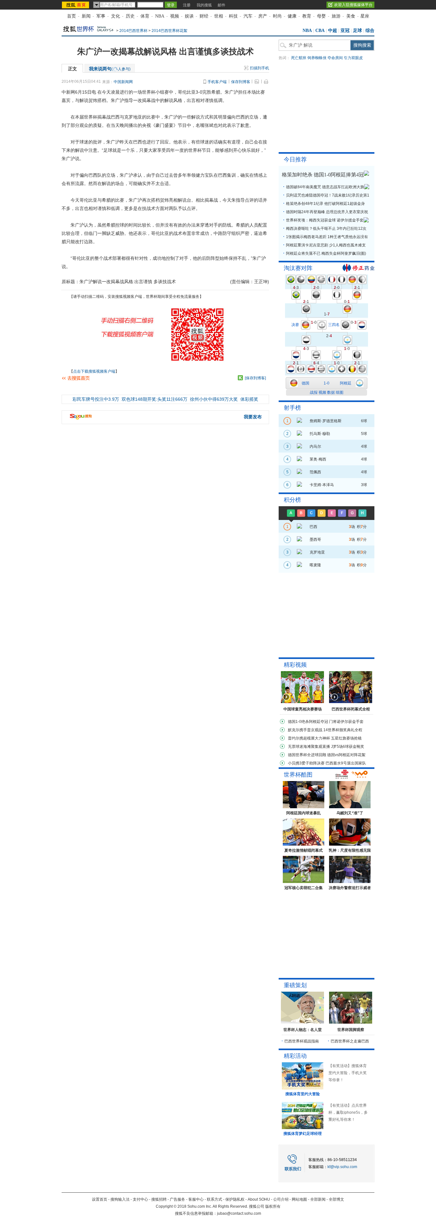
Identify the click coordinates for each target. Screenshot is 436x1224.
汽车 (248, 16)
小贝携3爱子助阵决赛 (306, 763)
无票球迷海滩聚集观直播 (309, 746)
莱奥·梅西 (318, 459)
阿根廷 (345, 383)
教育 (306, 16)
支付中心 (140, 1199)
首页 (71, 16)
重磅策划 (295, 985)
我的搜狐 (204, 5)
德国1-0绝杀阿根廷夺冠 (308, 721)
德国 (305, 383)
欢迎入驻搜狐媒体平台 (353, 5)
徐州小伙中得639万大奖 (214, 399)
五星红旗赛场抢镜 (346, 738)
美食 (350, 16)
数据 (331, 392)
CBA (320, 30)
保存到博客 (240, 82)
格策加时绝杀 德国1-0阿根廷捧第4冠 (323, 174)
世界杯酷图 (298, 774)
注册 (187, 5)
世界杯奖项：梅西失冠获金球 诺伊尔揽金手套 (325, 220)
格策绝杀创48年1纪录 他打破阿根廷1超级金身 (325, 203)
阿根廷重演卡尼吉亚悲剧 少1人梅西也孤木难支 (326, 245)
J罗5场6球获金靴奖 (347, 746)
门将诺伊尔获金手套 (346, 721)
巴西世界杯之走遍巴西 (350, 1041)
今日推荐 (295, 159)
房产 (262, 16)
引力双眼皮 (353, 58)
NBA (159, 16)
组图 (339, 392)
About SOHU (259, 1199)
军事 (100, 16)
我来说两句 (110, 68)
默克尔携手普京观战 (305, 730)
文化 (115, 16)
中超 (332, 30)
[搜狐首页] (76, 5)
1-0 (326, 383)
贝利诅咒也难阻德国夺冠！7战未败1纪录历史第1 (327, 195)
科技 (233, 16)
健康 (292, 16)
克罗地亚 (317, 552)
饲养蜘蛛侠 (317, 58)
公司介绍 (281, 1199)
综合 (369, 30)
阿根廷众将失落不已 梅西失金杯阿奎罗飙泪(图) (326, 253)
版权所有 (273, 1206)
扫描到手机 (259, 68)
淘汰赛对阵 (298, 268)
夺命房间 (335, 58)
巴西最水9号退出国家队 (346, 763)
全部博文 (336, 1199)
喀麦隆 (315, 565)
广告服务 (177, 1199)
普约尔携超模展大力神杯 (309, 738)
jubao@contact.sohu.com (239, 1213)
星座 (364, 16)
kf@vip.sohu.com (342, 1167)
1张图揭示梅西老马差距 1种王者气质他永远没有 (327, 237)
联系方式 (214, 1199)
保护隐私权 (234, 1199)
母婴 (321, 16)
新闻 (86, 16)
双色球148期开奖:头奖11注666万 (154, 399)
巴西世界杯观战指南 (301, 1041)
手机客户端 (217, 82)
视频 (174, 16)
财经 (203, 16)
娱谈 (189, 16)
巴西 (313, 526)
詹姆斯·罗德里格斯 (326, 421)
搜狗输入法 (120, 1199)
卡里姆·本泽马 (322, 485)
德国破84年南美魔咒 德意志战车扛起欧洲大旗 (325, 187)
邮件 (221, 5)
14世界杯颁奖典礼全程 (342, 730)
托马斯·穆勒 (320, 433)
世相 (218, 16)
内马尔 (315, 446)
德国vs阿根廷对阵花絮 (346, 755)
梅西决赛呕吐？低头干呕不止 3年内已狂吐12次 (326, 228)
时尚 (277, 16)
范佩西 (315, 472)
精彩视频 (295, 665)
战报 (314, 392)
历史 (130, 16)
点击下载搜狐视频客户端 (94, 371)
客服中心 (196, 1199)
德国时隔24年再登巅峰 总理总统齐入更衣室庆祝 (327, 212)
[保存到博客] (255, 378)
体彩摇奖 (249, 399)
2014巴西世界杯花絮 (169, 30)
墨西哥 (315, 539)
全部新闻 (318, 1199)
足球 (357, 30)
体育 (144, 16)
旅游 (336, 16)
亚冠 (345, 30)
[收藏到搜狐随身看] (240, 377)
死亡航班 (298, 58)
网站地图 (299, 1199)
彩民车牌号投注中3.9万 (95, 399)
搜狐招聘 (159, 1199)
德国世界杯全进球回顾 (307, 755)
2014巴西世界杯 (133, 30)
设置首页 (99, 1199)
